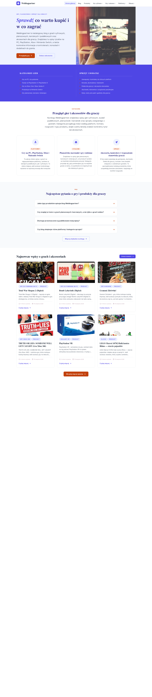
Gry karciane (106, 286)
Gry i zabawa (109, 3)
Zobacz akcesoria (45, 56)
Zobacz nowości (126, 256)
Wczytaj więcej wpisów (74, 374)
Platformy (121, 3)
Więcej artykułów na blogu (74, 239)
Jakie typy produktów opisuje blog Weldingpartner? (58, 203)
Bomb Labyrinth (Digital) (70, 290)
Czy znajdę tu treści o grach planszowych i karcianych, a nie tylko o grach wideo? (70, 212)
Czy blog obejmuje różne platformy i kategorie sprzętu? (59, 229)
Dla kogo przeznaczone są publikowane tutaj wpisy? (58, 221)
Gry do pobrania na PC (28, 286)
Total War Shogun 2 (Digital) (31, 290)
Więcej (131, 3)
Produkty (87, 3)
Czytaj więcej (23, 308)
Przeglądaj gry (24, 56)
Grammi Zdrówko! (108, 290)
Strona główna (70, 3)
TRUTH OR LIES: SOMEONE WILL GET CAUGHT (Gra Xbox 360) (35, 345)
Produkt (43, 286)
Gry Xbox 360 (25, 339)
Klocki (103, 339)
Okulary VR (64, 339)
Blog (79, 3)
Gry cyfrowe (97, 3)
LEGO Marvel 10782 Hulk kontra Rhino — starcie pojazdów (114, 345)
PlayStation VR (65, 343)
